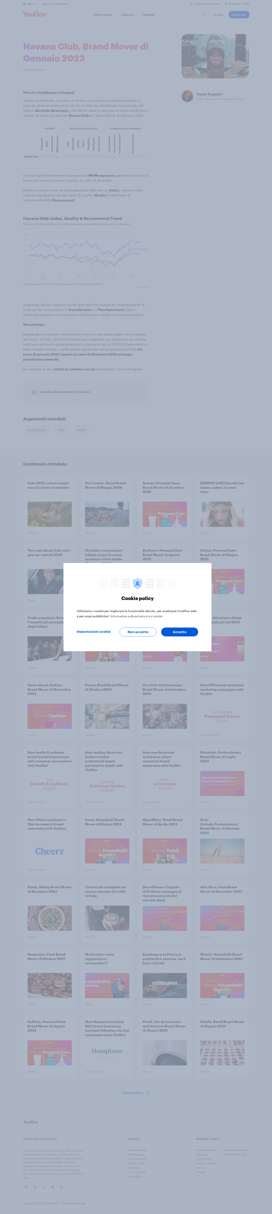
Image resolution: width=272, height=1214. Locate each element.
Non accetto (138, 632)
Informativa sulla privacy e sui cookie (136, 616)
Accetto (180, 632)
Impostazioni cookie (93, 631)
